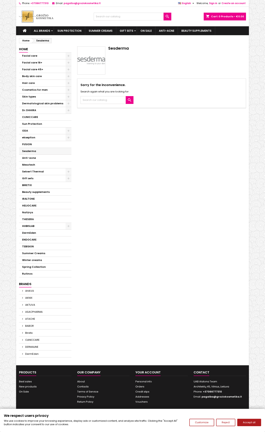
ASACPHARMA (34, 312)
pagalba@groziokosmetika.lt (82, 3)
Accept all (249, 422)
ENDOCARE (29, 239)
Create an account (234, 3)
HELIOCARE (29, 205)
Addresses (142, 397)
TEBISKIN (28, 246)
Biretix (29, 333)
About (81, 381)
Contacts (83, 386)
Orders (139, 386)
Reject (226, 422)
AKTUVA (30, 305)
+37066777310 (39, 3)
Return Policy (85, 402)
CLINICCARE (30, 117)
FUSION (27, 144)
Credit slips (142, 391)
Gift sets (126, 31)
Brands (25, 284)
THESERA (28, 219)
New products (28, 386)
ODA (25, 131)
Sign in (213, 3)
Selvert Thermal (33, 171)
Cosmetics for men (35, 90)
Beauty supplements (196, 31)
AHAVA (29, 291)
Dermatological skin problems (42, 103)
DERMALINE (31, 347)
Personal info (143, 381)
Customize (202, 422)
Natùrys (27, 212)
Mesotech (28, 165)
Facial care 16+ (32, 62)
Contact (201, 372)
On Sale (146, 31)
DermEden (29, 233)
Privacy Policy (85, 397)
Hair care (28, 83)
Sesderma (29, 151)
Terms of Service (87, 391)
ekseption (28, 137)
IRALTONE (28, 199)
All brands (42, 31)
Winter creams (32, 260)
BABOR (29, 326)
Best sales (25, 381)
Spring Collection (34, 267)
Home (23, 49)
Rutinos (27, 274)
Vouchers (141, 402)
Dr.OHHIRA (29, 110)
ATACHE (30, 319)
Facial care (29, 56)
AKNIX (28, 298)
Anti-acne (166, 31)
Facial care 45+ (32, 69)
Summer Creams (101, 31)
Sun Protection (69, 31)
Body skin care (32, 76)
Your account (148, 372)
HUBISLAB (28, 226)
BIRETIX (27, 185)
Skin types (29, 96)
